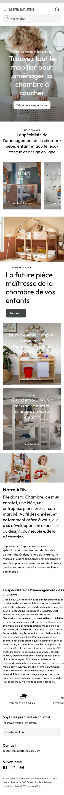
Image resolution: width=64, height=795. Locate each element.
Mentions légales (40, 778)
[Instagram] (13, 767)
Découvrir (16, 313)
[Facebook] (5, 767)
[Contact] (57, 9)
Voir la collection (22, 203)
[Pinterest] (22, 767)
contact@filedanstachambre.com (21, 750)
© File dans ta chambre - (17, 778)
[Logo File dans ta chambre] (21, 9)
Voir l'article (32, 444)
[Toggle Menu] (5, 9)
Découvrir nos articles (32, 105)
